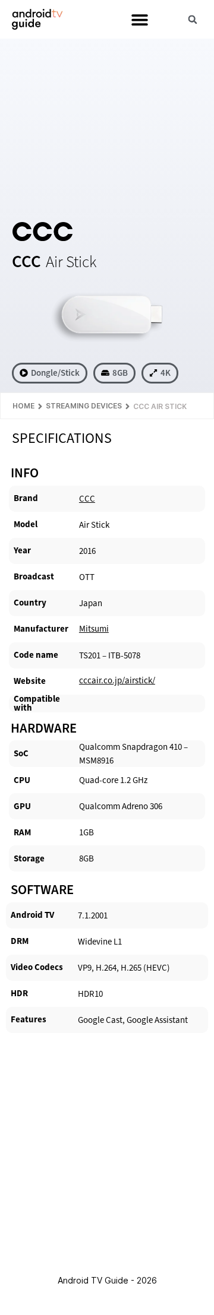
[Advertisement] (107, 128)
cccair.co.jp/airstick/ (117, 680)
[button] (139, 19)
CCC (87, 499)
